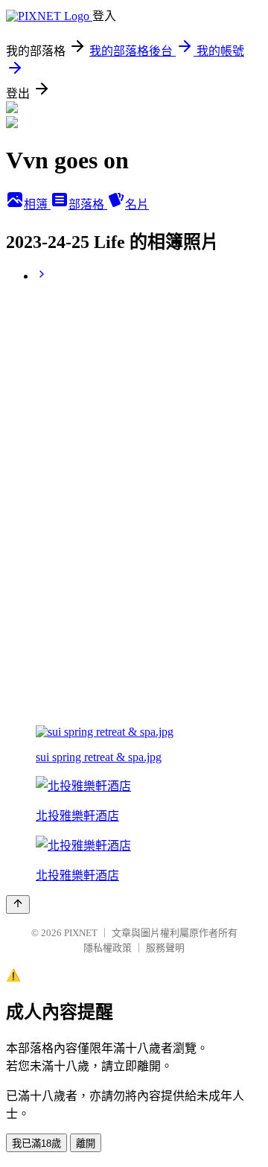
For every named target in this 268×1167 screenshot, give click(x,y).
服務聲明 (165, 947)
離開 (85, 1143)
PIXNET (81, 932)
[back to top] (18, 904)
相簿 (37, 204)
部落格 (87, 204)
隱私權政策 (107, 947)
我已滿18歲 (36, 1143)
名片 (137, 204)
